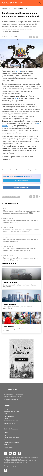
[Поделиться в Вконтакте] (34, 37)
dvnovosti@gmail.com (11, 399)
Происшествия (9, 416)
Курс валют (8, 440)
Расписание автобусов (11, 442)
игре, (16, 98)
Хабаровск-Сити (9, 423)
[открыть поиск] (40, 3)
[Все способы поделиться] (40, 37)
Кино (5, 435)
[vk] (10, 453)
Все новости (6, 8)
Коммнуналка (8, 447)
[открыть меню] (36, 3)
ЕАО (5, 413)
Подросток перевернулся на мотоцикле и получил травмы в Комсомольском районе (22, 231)
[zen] (14, 453)
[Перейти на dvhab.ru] (7, 2)
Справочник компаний (11, 437)
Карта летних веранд (11, 421)
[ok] (19, 453)
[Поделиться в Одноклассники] (37, 37)
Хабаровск (7, 409)
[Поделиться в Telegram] (30, 37)
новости (17, 3)
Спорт (6, 418)
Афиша (6, 444)
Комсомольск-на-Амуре (21, 8)
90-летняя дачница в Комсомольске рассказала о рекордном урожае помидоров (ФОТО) (22, 212)
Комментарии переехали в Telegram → (17, 176)
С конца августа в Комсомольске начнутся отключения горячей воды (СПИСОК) (19, 250)
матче (18, 71)
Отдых (6, 433)
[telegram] (5, 453)
